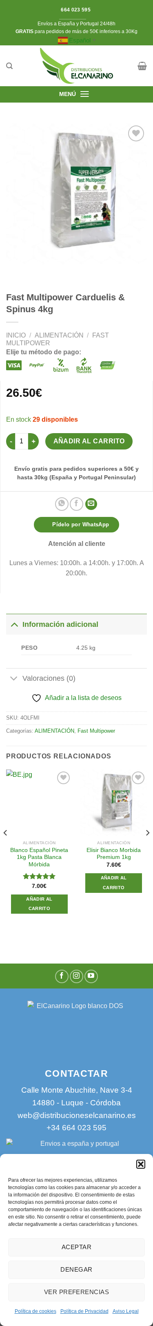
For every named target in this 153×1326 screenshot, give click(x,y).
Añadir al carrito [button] (39, 904)
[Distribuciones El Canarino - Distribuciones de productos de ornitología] (76, 66)
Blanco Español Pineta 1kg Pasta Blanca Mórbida (39, 857)
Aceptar (76, 1246)
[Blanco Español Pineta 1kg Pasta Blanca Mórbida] (39, 802)
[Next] (147, 849)
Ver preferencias (76, 1291)
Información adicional (60, 624)
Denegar (76, 1269)
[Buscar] (9, 66)
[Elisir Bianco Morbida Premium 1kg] (113, 802)
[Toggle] (14, 624)
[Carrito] (142, 66)
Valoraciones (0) (48, 678)
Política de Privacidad (84, 1311)
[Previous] (6, 849)
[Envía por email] (91, 504)
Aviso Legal (126, 1311)
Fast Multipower (96, 731)
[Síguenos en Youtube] (91, 976)
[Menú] (85, 94)
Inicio (16, 335)
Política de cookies (35, 1311)
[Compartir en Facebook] (76, 504)
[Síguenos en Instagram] (76, 976)
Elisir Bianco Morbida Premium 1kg (113, 854)
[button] (141, 1164)
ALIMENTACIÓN (59, 335)
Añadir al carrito (89, 441)
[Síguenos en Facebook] (62, 976)
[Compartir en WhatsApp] (62, 504)
